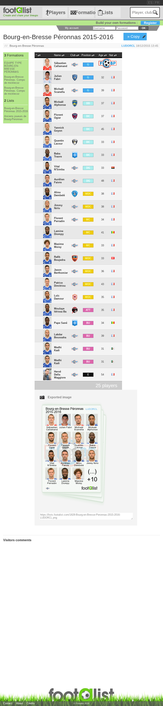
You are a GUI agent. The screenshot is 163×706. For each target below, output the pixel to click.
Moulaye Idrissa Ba (60, 310)
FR (157, 2)
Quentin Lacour (59, 142)
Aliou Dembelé (59, 194)
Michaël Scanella (59, 90)
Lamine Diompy (59, 233)
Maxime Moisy (59, 245)
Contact (7, 703)
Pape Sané (60, 322)
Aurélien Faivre (59, 181)
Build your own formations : (126, 22)
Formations (84, 12)
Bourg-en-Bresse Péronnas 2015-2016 (16, 110)
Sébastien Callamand (60, 65)
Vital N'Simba (59, 168)
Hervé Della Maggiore (60, 374)
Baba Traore (58, 155)
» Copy (133, 36)
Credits (31, 703)
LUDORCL (128, 45)
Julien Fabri (58, 77)
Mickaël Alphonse (60, 103)
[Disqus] (62, 598)
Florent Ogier (58, 116)
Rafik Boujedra (59, 258)
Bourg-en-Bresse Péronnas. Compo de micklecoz (14, 79)
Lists (107, 12)
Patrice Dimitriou (60, 284)
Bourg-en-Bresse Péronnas (27, 45)
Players (57, 12)
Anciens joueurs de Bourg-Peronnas (15, 118)
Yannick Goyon (59, 129)
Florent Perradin (59, 220)
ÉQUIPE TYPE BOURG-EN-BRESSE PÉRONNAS (13, 67)
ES (150, 2)
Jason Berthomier (61, 271)
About (19, 703)
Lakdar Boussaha (60, 336)
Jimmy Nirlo (58, 207)
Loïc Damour (59, 297)
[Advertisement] (15, 189)
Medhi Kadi (58, 349)
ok (144, 28)
